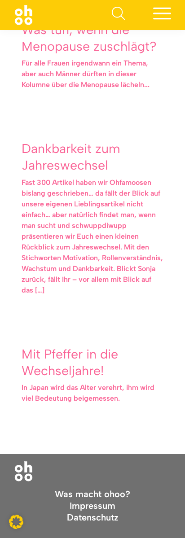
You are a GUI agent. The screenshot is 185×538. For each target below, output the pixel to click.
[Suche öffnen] (118, 15)
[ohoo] (23, 14)
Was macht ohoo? (92, 494)
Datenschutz (93, 517)
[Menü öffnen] (162, 15)
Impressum (92, 505)
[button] (16, 522)
